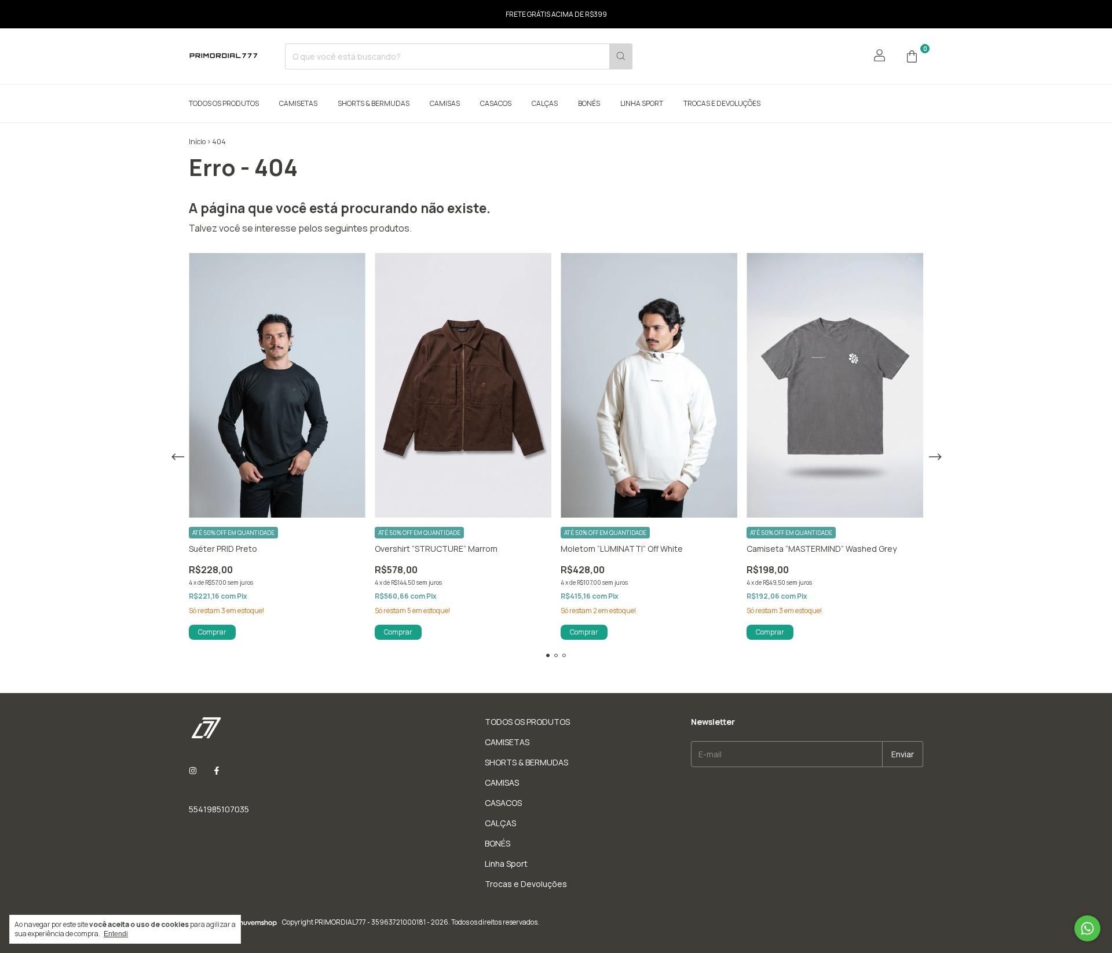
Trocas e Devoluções (721, 103)
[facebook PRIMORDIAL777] (217, 770)
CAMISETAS (298, 103)
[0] (911, 56)
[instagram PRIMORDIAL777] (193, 770)
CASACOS (495, 103)
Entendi (116, 934)
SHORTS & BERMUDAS (373, 103)
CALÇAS (545, 103)
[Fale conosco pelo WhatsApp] (1087, 928)
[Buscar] (620, 56)
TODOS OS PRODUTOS (224, 103)
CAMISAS (445, 103)
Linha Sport (641, 103)
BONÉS (589, 103)
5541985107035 (219, 809)
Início (197, 141)
